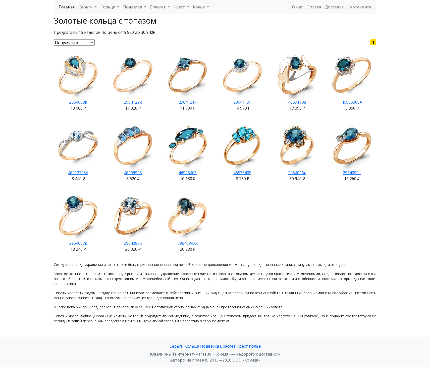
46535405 (242, 172)
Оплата (314, 7)
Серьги (176, 346)
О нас (297, 7)
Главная (67, 7)
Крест (242, 346)
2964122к (133, 102)
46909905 (133, 172)
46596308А (352, 102)
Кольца (191, 346)
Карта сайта (359, 7)
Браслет (228, 346)
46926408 (188, 172)
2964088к (133, 243)
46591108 (297, 102)
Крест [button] (180, 7)
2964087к (78, 243)
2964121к (188, 102)
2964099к (352, 172)
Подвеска (209, 346)
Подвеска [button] (133, 7)
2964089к (78, 102)
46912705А (78, 172)
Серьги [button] (86, 7)
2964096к (297, 172)
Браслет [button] (158, 7)
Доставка (334, 7)
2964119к (242, 102)
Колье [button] (199, 7)
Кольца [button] (108, 7)
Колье (255, 346)
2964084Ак (187, 243)
